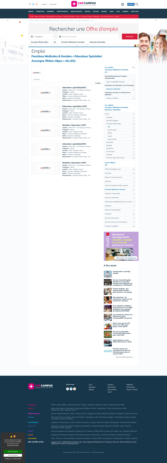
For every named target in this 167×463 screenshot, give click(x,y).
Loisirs (72, 422)
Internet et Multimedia (119, 197)
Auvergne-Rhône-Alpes (120, 124)
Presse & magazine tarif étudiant (63, 431)
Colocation (55, 426)
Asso (111, 11)
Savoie (121, 136)
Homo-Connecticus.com (128, 442)
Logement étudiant (66, 426)
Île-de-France (120, 151)
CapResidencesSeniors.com (72, 442)
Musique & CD (81, 431)
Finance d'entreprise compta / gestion (119, 185)
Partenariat (131, 387)
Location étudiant (97, 426)
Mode (107, 422)
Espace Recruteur (109, 16)
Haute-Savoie (121, 139)
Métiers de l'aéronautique (119, 210)
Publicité (130, 385)
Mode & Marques (63, 413)
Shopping (90, 413)
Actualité (91, 405)
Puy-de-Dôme (121, 130)
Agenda (125, 11)
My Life (134, 413)
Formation (40, 11)
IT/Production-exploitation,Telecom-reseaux (119, 202)
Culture (96, 11)
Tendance (127, 413)
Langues (105, 405)
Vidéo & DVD (98, 431)
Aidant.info (55, 443)
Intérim (78, 16)
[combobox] (40, 42)
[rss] (36, 4)
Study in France (132, 389)
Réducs (134, 422)
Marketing (119, 206)
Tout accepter (13, 451)
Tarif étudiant (62, 11)
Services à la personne (119, 218)
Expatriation (96, 16)
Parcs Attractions (78, 417)
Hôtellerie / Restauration (119, 193)
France (119, 114)
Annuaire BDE (96, 438)
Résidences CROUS (112, 426)
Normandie (120, 142)
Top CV (74, 410)
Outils (102, 16)
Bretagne (120, 145)
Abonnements (64, 422)
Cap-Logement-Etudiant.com (93, 442)
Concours (90, 431)
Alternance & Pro (74, 405)
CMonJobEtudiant (50, 16)
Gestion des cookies (98, 452)
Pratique (70, 419)
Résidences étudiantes (82, 426)
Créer (53, 438)
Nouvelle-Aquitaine (120, 120)
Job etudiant (42, 16)
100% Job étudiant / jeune (119, 169)
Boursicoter (96, 435)
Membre (123, 4)
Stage (36, 16)
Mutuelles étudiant (123, 435)
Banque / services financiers (119, 177)
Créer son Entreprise (114, 408)
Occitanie (120, 155)
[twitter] (33, 4)
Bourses (88, 435)
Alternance (59, 16)
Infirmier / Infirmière (120, 98)
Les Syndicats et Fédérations (112, 438)
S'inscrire (130, 4)
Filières (53, 405)
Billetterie (133, 431)
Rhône (121, 133)
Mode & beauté (76, 11)
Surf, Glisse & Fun (57, 417)
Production (119, 214)
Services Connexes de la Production (119, 222)
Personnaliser (13, 455)
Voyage (87, 11)
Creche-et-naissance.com (69, 443)
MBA (122, 405)
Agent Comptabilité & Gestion (120, 82)
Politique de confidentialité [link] (13, 459)
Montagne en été (92, 417)
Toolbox (84, 405)
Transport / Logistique (119, 226)
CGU (90, 385)
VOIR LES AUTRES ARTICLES (125, 357)
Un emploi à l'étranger (86, 16)
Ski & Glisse (103, 417)
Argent (104, 11)
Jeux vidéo (114, 431)
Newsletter (53, 4)
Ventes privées (80, 413)
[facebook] (29, 4)
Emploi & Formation (109, 413)
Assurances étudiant (108, 435)
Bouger (110, 417)
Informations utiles (57, 428)
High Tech (135, 11)
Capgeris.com (56, 442)
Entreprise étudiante (83, 438)
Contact (44, 4)
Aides (122, 426)
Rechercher (130, 36)
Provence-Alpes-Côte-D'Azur (120, 158)
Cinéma (107, 431)
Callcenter (119, 181)
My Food (98, 413)
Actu (118, 11)
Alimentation (114, 422)
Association (32, 438)
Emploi (30, 11)
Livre (120, 431)
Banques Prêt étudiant (76, 435)
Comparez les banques (59, 435)
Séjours (127, 417)
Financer (128, 426)
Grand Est (120, 117)
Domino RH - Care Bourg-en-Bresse (79, 90)
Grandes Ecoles (114, 405)
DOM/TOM (120, 148)
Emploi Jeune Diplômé (69, 16)
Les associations (69, 438)
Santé (72, 413)
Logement (50, 11)
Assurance (119, 173)
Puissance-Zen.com (112, 442)
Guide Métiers (62, 405)
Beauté (53, 413)
